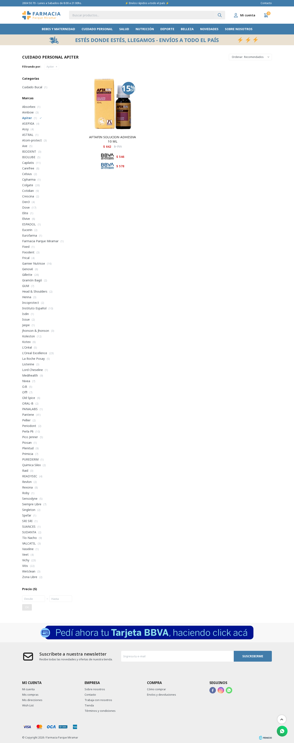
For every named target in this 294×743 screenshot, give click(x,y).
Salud (124, 29)
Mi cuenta (28, 689)
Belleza (187, 29)
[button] (219, 15)
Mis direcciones (32, 700)
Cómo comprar (156, 689)
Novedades (209, 29)
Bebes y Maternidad (58, 29)
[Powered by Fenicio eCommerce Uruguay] (265, 737)
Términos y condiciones (100, 711)
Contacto (266, 3)
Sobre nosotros (238, 29)
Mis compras (30, 694)
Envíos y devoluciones (161, 694)
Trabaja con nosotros (98, 700)
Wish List (28, 705)
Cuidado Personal (97, 29)
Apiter (50, 66)
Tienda (89, 705)
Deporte (167, 29)
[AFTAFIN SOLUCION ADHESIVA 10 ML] (112, 104)
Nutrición (145, 29)
